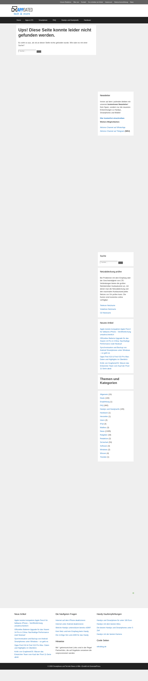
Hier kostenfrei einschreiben (112, 118)
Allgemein (104, 394)
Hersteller (104, 416)
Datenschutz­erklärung (121, 2)
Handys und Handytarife (70, 20)
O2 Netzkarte (105, 313)
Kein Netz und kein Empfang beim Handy (72, 631)
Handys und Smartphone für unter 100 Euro (114, 620)
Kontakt (83, 2)
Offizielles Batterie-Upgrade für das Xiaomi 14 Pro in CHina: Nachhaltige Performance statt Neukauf (114, 341)
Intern (102, 420)
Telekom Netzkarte (107, 305)
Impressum (108, 2)
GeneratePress (95, 666)
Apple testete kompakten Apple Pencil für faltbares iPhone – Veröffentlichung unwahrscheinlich (115, 332)
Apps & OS (29, 20)
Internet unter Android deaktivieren (69, 624)
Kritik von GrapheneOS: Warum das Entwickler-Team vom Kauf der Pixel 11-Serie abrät (114, 366)
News (132, 2)
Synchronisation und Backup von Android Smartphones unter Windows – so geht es (115, 350)
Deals (102, 398)
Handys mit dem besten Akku (108, 624)
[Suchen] (39, 51)
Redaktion (104, 439)
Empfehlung (105, 402)
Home (19, 20)
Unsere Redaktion (65, 2)
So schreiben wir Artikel (95, 2)
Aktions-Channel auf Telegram (112, 131)
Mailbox (103, 427)
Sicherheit (104, 442)
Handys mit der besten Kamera (109, 634)
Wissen (103, 453)
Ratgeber (103, 435)
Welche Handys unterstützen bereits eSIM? (73, 628)
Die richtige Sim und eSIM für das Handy (72, 635)
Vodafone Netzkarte (108, 309)
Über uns (76, 2)
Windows (103, 450)
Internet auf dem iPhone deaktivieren (70, 620)
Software (103, 446)
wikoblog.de (101, 647)
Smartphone (43, 20)
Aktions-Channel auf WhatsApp (112, 127)
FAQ (54, 20)
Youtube (103, 457)
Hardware (87, 20)
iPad (102, 424)
